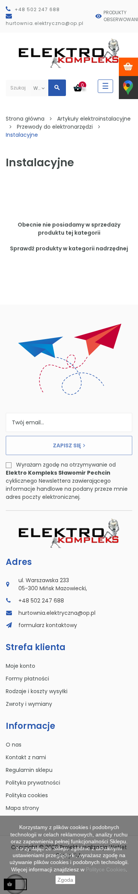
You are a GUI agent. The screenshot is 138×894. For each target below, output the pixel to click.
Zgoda (65, 880)
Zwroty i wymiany (29, 704)
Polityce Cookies (106, 869)
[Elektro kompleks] (69, 55)
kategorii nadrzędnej (98, 248)
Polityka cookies (27, 795)
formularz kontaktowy (47, 625)
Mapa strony (22, 808)
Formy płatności (27, 678)
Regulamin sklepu (29, 770)
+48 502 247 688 (37, 9)
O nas (13, 744)
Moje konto (20, 666)
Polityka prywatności (33, 782)
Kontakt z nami (26, 757)
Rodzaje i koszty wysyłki (36, 691)
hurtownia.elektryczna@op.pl (45, 23)
